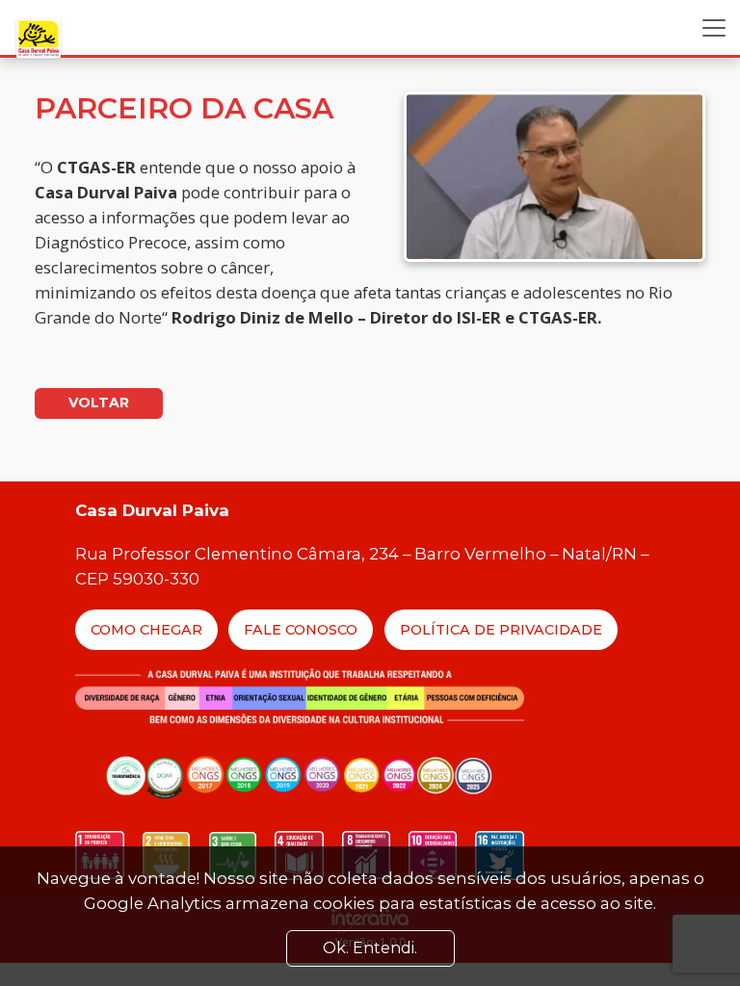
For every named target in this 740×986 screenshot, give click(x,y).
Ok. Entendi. (370, 948)
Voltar (98, 402)
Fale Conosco (300, 629)
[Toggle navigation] (714, 28)
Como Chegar (146, 629)
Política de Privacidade (501, 629)
